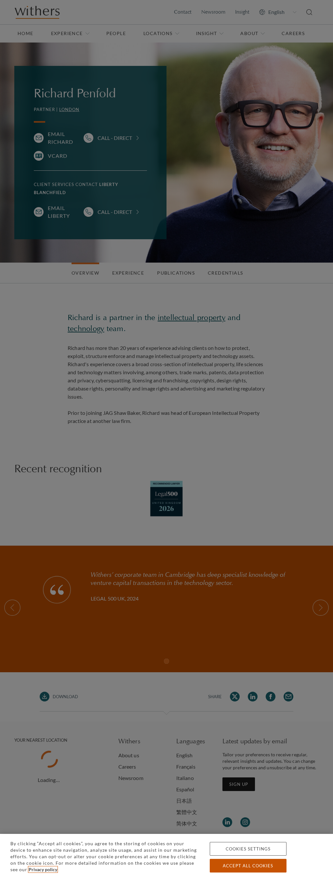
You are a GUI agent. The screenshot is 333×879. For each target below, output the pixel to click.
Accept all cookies (248, 865)
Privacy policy (43, 869)
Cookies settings (248, 848)
